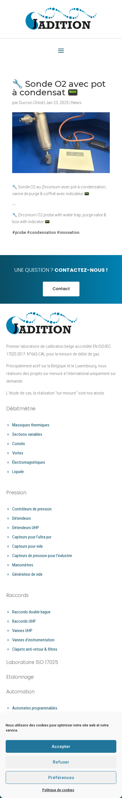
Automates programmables (34, 708)
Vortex (17, 453)
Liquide (18, 471)
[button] (61, 51)
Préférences (61, 777)
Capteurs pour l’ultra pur (31, 537)
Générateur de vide (27, 574)
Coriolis (18, 443)
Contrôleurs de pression (32, 509)
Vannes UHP (22, 630)
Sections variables (27, 434)
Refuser (61, 762)
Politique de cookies (58, 790)
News (76, 102)
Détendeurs (21, 518)
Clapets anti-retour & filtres (34, 649)
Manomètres (22, 565)
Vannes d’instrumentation (33, 639)
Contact (61, 289)
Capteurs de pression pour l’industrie (42, 555)
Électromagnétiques (28, 462)
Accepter (61, 746)
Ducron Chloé (31, 102)
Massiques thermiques (30, 425)
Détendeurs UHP (25, 527)
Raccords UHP (24, 621)
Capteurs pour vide (27, 546)
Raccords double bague (31, 611)
